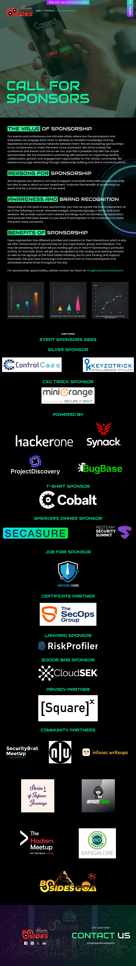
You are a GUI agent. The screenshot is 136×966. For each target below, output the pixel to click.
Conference (49, 10)
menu (38, 10)
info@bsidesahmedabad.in (105, 270)
